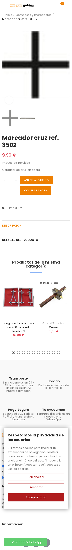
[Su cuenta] (68, 5)
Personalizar (36, 477)
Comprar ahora (35, 190)
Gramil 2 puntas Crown (53, 325)
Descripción (11, 226)
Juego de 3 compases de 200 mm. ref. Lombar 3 (18, 327)
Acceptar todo (36, 497)
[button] (6, 65)
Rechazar (36, 487)
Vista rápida (25, 284)
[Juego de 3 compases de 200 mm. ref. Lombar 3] (18, 297)
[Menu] (4, 5)
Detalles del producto (20, 240)
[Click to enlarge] (9, 100)
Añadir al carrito (36, 180)
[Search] (54, 5)
